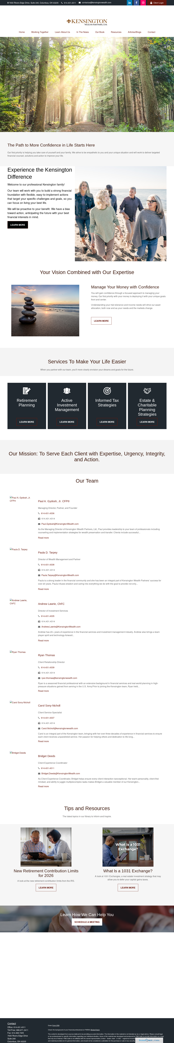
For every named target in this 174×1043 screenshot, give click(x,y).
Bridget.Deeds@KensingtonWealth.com (60, 773)
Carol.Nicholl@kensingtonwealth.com (59, 728)
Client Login (158, 2)
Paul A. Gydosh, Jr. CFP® (54, 501)
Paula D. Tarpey (47, 552)
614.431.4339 (47, 667)
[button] (22, 32)
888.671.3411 (22, 1030)
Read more (43, 537)
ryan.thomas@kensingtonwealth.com (59, 677)
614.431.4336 (47, 513)
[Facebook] (136, 2)
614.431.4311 (70, 2)
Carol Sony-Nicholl (49, 705)
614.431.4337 (47, 717)
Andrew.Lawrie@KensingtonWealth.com (60, 626)
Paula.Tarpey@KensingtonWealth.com (60, 575)
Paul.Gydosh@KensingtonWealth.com (60, 523)
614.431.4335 (47, 616)
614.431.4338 (47, 564)
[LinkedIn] (129, 2)
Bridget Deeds (46, 756)
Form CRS (55, 1025)
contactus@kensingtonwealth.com (96, 2)
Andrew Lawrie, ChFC (51, 603)
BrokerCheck (95, 1030)
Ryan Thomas (46, 655)
